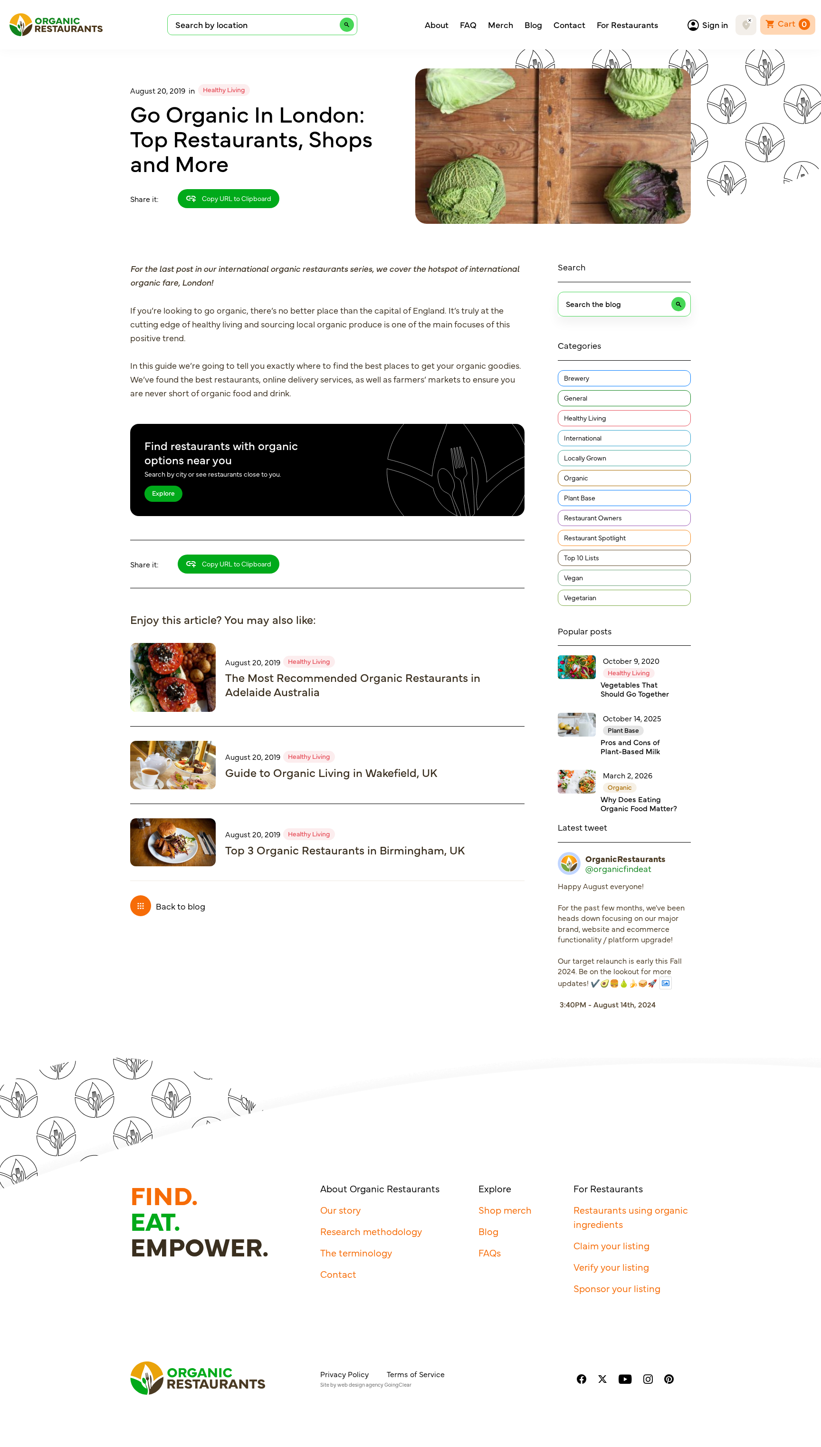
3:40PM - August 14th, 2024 (608, 1004)
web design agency (360, 1384)
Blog (533, 24)
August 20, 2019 (157, 90)
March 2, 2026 (627, 775)
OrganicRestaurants (625, 858)
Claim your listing (611, 1245)
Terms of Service (416, 1374)
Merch (500, 24)
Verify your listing (611, 1266)
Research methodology (371, 1231)
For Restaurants (627, 24)
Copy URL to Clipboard (235, 198)
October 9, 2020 (631, 660)
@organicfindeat (618, 868)
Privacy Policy (344, 1374)
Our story (340, 1209)
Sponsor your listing (616, 1288)
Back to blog (180, 906)
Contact (569, 24)
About (437, 24)
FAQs (489, 1252)
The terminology (356, 1252)
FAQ (468, 24)
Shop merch (505, 1209)
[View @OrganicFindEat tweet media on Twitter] (665, 983)
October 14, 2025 (632, 718)
